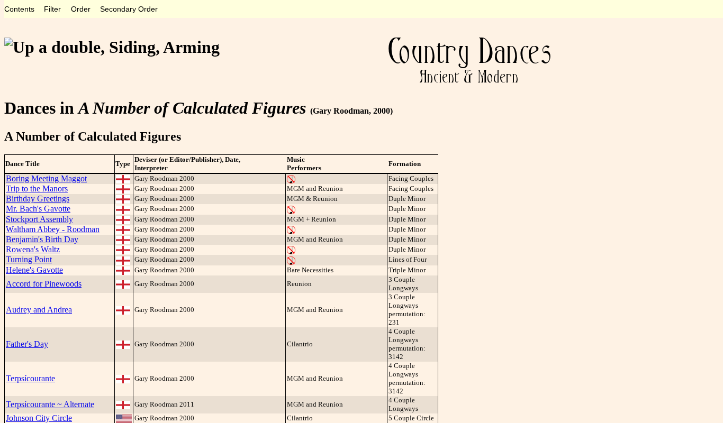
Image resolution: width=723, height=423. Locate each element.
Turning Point (29, 259)
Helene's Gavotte (34, 269)
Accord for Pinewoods (44, 283)
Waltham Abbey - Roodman (53, 229)
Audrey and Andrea (39, 309)
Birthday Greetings (37, 198)
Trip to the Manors (37, 188)
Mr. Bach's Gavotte (38, 208)
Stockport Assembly (39, 219)
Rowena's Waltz (33, 249)
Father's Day (27, 343)
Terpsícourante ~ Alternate (50, 404)
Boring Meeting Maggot (46, 178)
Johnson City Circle (39, 417)
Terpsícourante (30, 378)
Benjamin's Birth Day (42, 239)
